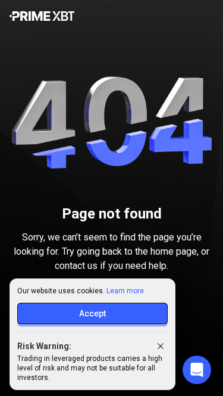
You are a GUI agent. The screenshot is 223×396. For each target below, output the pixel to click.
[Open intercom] (197, 370)
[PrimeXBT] (42, 17)
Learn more (125, 291)
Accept (92, 313)
